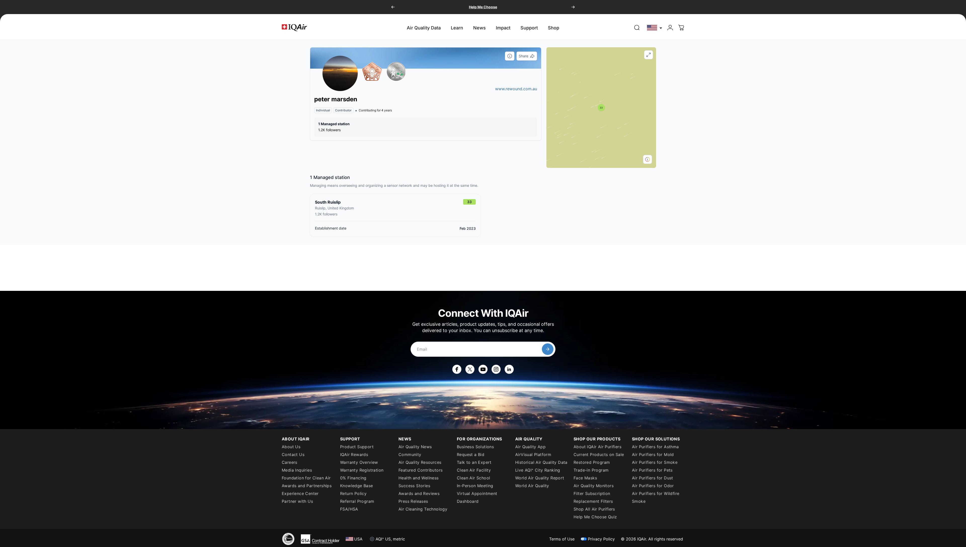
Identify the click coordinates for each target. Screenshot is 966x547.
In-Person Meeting (475, 485)
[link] (636, 27)
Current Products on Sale (599, 454)
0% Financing (353, 477)
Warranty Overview (359, 462)
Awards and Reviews (418, 493)
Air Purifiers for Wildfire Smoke (655, 497)
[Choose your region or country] (655, 27)
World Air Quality (532, 485)
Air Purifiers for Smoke (654, 462)
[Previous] (392, 7)
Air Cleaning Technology (422, 509)
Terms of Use (562, 538)
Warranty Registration (361, 470)
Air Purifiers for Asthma (655, 446)
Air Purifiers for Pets (652, 470)
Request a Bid (470, 454)
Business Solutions (475, 446)
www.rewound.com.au (516, 88)
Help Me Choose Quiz (595, 516)
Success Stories (414, 485)
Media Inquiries (297, 470)
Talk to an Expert (474, 462)
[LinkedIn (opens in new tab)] (509, 369)
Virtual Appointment (477, 493)
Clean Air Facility (474, 470)
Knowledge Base (356, 485)
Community (409, 454)
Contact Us (293, 454)
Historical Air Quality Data (541, 462)
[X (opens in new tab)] (469, 369)
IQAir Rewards (354, 454)
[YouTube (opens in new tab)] (483, 369)
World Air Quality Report (539, 477)
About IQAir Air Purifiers (597, 446)
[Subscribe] (547, 349)
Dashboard (468, 501)
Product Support (357, 446)
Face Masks (585, 477)
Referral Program (357, 501)
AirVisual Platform (533, 454)
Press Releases (413, 501)
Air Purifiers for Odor (653, 485)
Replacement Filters (593, 501)
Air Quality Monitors (594, 485)
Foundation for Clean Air (306, 477)
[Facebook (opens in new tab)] (456, 369)
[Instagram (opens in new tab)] (496, 369)
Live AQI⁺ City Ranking (537, 470)
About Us (291, 446)
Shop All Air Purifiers (594, 509)
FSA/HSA (349, 509)
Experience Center (300, 493)
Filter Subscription (592, 493)
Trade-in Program (591, 470)
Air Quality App (530, 446)
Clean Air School (473, 477)
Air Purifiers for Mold (653, 454)
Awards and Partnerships (307, 485)
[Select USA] (655, 27)
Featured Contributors (420, 470)
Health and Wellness (418, 477)
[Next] (573, 7)
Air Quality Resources (419, 462)
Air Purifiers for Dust (652, 477)
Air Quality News (415, 446)
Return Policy (353, 493)
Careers (289, 462)
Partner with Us (297, 501)
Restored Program (592, 462)
